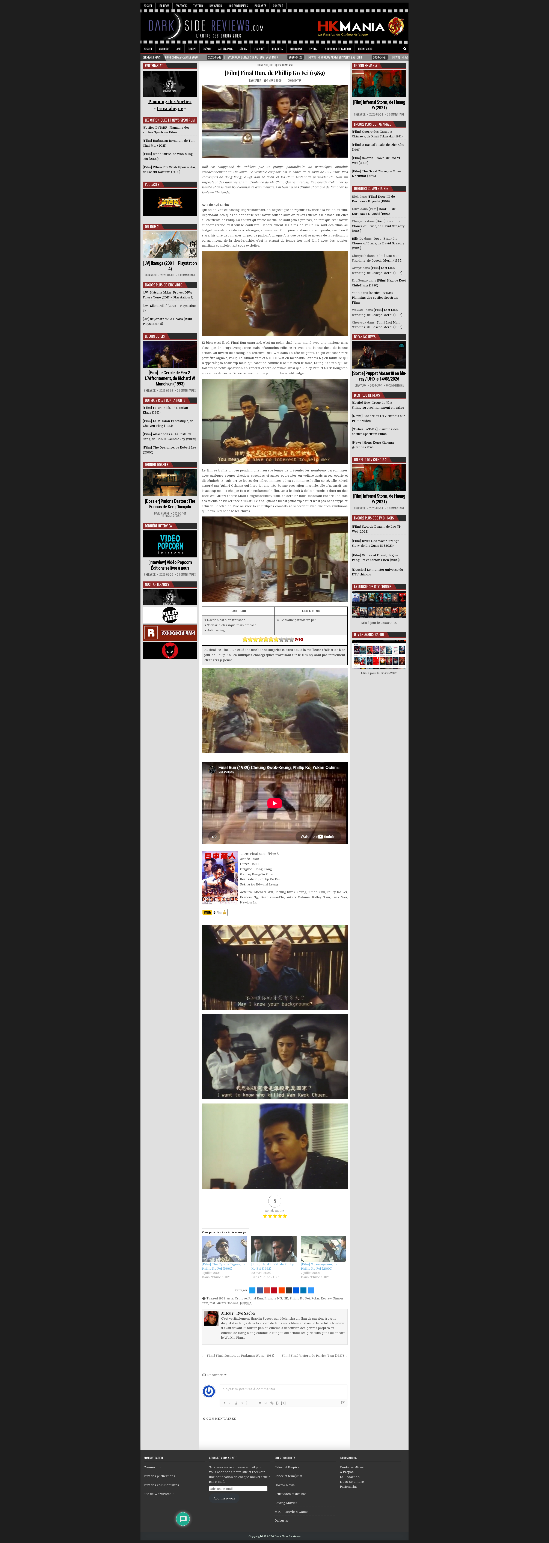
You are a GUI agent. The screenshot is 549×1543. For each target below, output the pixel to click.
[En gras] (224, 1403)
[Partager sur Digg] (296, 1290)
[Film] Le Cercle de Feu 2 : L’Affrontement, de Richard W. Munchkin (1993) (170, 378)
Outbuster (281, 1520)
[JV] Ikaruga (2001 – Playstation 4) (170, 265)
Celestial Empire (286, 1467)
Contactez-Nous (352, 1467)
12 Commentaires (171, 516)
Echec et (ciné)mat (288, 1476)
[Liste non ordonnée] (254, 1403)
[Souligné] (236, 1403)
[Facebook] (392, 49)
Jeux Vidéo (259, 49)
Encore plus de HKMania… (372, 124)
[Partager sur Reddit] (282, 1290)
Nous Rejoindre (352, 1481)
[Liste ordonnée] (248, 1403)
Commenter (294, 80)
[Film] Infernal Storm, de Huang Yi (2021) (379, 104)
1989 (222, 1298)
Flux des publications (159, 1476)
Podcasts (260, 5)
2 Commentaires (186, 390)
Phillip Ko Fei (300, 1298)
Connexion (152, 1467)
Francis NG (273, 1298)
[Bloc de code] (266, 1403)
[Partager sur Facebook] (260, 1290)
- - (170, 108)
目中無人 (246, 1303)
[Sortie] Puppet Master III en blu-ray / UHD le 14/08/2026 (379, 376)
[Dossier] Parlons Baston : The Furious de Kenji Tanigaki (170, 503)
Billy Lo (357, 238)
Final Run (255, 1298)
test (212, 1303)
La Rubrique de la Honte (337, 49)
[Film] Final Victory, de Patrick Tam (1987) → (314, 1355)
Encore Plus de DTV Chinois (374, 518)
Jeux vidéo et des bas (290, 1494)
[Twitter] (386, 49)
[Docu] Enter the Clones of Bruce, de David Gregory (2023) (378, 226)
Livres (313, 49)
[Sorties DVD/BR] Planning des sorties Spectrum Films (375, 297)
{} (277, 1402)
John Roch (151, 275)
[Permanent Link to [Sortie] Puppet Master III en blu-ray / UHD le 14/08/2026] (379, 355)
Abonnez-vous (224, 1498)
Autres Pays (225, 49)
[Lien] (272, 1403)
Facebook (181, 5)
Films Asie (288, 65)
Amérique (164, 49)
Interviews (296, 49)
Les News (164, 5)
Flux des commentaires (161, 1485)
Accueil (148, 5)
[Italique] (230, 1403)
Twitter (198, 5)
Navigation (216, 5)
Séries (243, 49)
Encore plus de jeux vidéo (163, 285)
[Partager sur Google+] (267, 1290)
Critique (241, 1298)
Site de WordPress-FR (160, 1494)
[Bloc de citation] (260, 1403)
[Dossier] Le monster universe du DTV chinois (377, 572)
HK (286, 1298)
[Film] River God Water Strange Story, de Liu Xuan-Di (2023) (375, 543)
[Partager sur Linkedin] (303, 1290)
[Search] (404, 49)
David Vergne (161, 513)
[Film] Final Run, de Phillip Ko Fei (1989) (275, 73)
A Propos (347, 1472)
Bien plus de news (367, 395)
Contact (278, 5)
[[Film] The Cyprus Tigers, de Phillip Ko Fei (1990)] (224, 1249)
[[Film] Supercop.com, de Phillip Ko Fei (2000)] (323, 1249)
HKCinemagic (365, 49)
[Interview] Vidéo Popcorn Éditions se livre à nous (170, 565)
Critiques (275, 65)
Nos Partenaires (238, 5)
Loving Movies (285, 1503)
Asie (178, 49)
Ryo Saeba (255, 80)
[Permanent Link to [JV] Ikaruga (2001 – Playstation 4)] (170, 244)
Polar (315, 1298)
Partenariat (348, 1486)
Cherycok (149, 390)
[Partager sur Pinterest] (274, 1290)
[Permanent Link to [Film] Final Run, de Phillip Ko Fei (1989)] (275, 121)
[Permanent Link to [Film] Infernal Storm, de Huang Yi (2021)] (379, 83)
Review (326, 1298)
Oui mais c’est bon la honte (165, 400)
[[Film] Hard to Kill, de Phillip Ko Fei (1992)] (274, 1249)
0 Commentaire (186, 275)
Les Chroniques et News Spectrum (170, 120)
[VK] (398, 49)
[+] (283, 1402)
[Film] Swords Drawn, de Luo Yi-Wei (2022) (376, 529)
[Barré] (242, 1403)
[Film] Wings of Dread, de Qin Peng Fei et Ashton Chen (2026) (376, 558)
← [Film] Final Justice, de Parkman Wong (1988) (238, 1355)
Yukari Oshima (227, 1303)
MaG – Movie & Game (291, 1511)
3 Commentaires (186, 574)
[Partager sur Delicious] (311, 1290)
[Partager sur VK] (289, 1290)
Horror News (284, 1485)
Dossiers (277, 49)
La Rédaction (350, 1477)
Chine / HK (262, 65)
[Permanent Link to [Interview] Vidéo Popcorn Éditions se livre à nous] (170, 544)
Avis (230, 1298)
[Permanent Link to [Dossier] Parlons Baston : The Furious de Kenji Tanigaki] (170, 482)
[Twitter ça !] (252, 1290)
